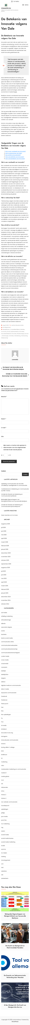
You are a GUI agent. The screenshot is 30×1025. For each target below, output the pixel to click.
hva (2, 722)
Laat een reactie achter (17, 325)
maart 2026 (4, 542)
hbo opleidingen (6, 714)
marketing (4, 762)
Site (2, 436)
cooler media (5, 656)
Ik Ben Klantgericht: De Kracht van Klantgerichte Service (15, 1006)
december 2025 (6, 553)
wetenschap (4, 338)
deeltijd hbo (4, 674)
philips (3, 813)
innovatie (21, 331)
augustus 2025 (5, 567)
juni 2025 (3, 575)
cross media (5, 660)
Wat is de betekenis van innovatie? (15, 158)
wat (2, 867)
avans (3, 631)
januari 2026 (4, 549)
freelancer (4, 700)
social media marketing (8, 842)
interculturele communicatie (9, 740)
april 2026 (4, 538)
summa (3, 849)
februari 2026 (5, 545)
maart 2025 (4, 586)
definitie (22, 329)
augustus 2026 (5, 524)
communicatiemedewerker (9, 645)
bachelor (3, 634)
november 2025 (5, 556)
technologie (5, 336)
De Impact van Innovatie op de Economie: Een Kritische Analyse (13, 368)
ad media (4, 612)
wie (2, 875)
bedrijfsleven (6, 329)
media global (5, 776)
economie (4, 331)
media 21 (3, 773)
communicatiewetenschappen (10, 652)
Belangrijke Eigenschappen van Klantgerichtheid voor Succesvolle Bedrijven (14, 500)
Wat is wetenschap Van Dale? (13, 153)
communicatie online (7, 642)
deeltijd (3, 671)
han (2, 707)
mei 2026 (3, 535)
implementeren (15, 331)
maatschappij (20, 333)
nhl (2, 784)
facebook (4, 696)
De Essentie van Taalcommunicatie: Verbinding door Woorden (15, 976)
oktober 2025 (5, 560)
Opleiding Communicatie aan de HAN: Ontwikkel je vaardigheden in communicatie (14, 484)
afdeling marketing (6, 616)
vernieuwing (24, 336)
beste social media (7, 638)
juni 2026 (3, 531)
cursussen (4, 667)
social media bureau (7, 838)
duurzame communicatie (8, 693)
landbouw (4, 754)
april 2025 (4, 582)
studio (3, 845)
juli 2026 (3, 527)
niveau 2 (3, 794)
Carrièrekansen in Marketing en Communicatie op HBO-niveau (15, 489)
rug (2, 827)
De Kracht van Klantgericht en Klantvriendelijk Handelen (15, 947)
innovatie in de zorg (7, 733)
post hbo (4, 820)
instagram (4, 736)
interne (3, 743)
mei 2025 (4, 578)
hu (2, 718)
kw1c (2, 751)
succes (26, 333)
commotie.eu (6, 8)
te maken (4, 853)
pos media (4, 816)
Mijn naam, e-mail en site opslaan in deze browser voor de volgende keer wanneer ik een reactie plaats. (14, 447)
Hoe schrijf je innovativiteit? (13, 155)
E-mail (3, 428)
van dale (11, 336)
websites (4, 871)
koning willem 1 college (7, 747)
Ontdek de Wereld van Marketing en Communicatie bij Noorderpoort (12, 505)
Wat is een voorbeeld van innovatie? (15, 151)
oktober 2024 (5, 604)
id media (3, 725)
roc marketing (5, 824)
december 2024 (6, 596)
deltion (3, 682)
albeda (3, 623)
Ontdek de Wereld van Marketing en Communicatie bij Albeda (12, 495)
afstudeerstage (6, 620)
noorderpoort (5, 805)
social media (5, 835)
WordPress (15, 1021)
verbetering (17, 336)
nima (2, 791)
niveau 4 (3, 798)
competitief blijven (15, 329)
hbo (2, 711)
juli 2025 (3, 571)
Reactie (4, 396)
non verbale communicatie (9, 802)
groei (8, 331)
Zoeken (3, 471)
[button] (25, 5)
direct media (5, 689)
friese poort (4, 703)
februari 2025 (5, 589)
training (3, 856)
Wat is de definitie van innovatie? (14, 157)
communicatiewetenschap (9, 649)
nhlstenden (4, 787)
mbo (2, 765)
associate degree (6, 627)
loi (1, 758)
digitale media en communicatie (11, 685)
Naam (3, 419)
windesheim (4, 878)
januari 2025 (4, 593)
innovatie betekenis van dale (8, 333)
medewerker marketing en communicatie (13, 769)
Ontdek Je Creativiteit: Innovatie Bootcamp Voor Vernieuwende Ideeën (14, 375)
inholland (3, 729)
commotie (15, 359)
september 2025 (6, 564)
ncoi (2, 780)
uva (2, 864)
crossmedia (4, 663)
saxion (3, 831)
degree (3, 678)
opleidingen (4, 809)
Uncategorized (7, 327)
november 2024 (5, 600)
